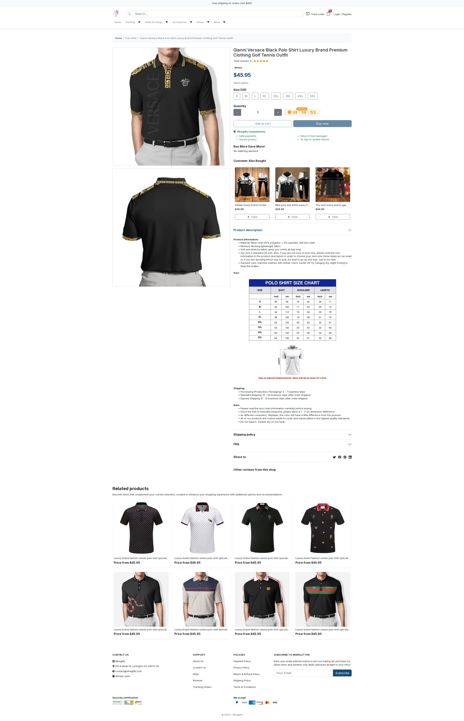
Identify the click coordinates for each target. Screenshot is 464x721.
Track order (317, 14)
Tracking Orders (202, 686)
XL (264, 96)
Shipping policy (244, 434)
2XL (276, 96)
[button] (328, 13)
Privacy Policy (241, 667)
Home (118, 38)
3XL (288, 96)
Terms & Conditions (244, 686)
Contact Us (199, 667)
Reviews (197, 680)
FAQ (236, 444)
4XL (300, 96)
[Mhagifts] (116, 13)
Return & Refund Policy (246, 674)
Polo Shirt (131, 38)
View (254, 216)
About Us (198, 661)
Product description (247, 230)
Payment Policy (242, 661)
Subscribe (342, 673)
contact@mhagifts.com (128, 671)
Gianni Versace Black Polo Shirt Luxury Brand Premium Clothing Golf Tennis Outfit (186, 38)
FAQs (196, 674)
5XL (312, 96)
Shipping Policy (242, 680)
